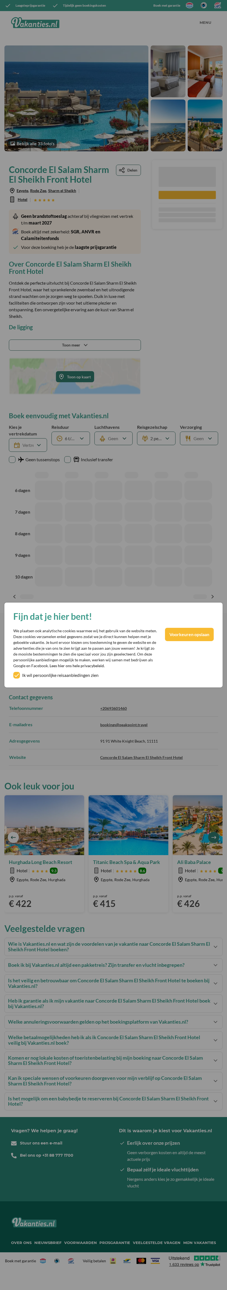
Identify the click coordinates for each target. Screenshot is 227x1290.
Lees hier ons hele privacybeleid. (77, 665)
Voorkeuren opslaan (189, 634)
